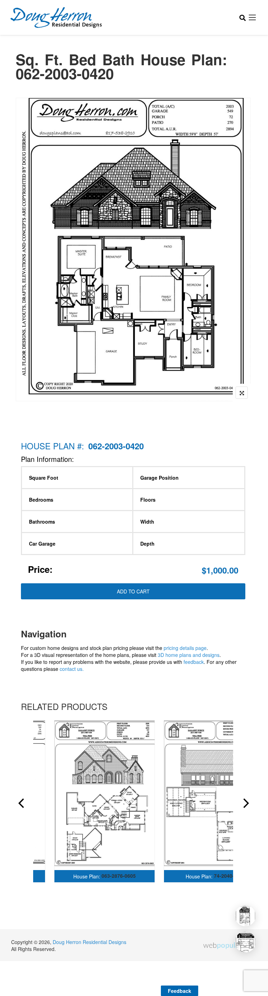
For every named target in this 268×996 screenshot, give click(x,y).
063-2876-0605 (119, 875)
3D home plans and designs (188, 654)
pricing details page (185, 647)
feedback (194, 661)
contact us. (72, 668)
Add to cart (133, 591)
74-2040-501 (228, 875)
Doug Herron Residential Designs (89, 941)
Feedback (179, 990)
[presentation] (20, 804)
